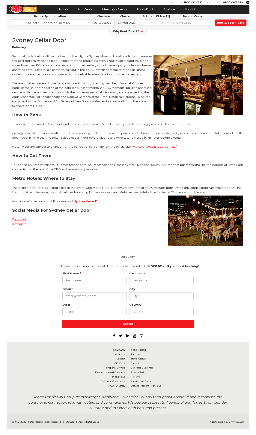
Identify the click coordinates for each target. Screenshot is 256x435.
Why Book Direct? (126, 31)
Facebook (19, 219)
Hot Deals (85, 9)
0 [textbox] (162, 23)
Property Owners (115, 367)
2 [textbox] (146, 23)
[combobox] (50, 23)
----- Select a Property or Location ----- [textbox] (49, 23)
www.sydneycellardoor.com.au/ (154, 146)
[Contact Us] (247, 2)
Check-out (128, 16)
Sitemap (70, 421)
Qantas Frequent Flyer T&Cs (146, 385)
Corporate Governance (112, 381)
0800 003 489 (233, 2)
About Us (191, 9)
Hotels (64, 9)
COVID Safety (117, 385)
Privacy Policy (138, 372)
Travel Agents (138, 358)
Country (135, 305)
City (132, 289)
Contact (120, 358)
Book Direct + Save (231, 22)
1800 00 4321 (193, 2)
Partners (135, 354)
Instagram (19, 224)
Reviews (135, 376)
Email (67, 289)
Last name (137, 273)
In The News (118, 376)
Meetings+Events (114, 9)
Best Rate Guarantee (142, 367)
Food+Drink (145, 9)
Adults (147, 16)
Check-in (103, 16)
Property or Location (50, 16)
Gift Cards (119, 363)
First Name (71, 273)
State (66, 305)
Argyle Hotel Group (141, 381)
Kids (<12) (163, 16)
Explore (169, 9)
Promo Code (192, 16)
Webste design (217, 421)
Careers (135, 363)
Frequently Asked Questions (110, 372)
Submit (128, 323)
